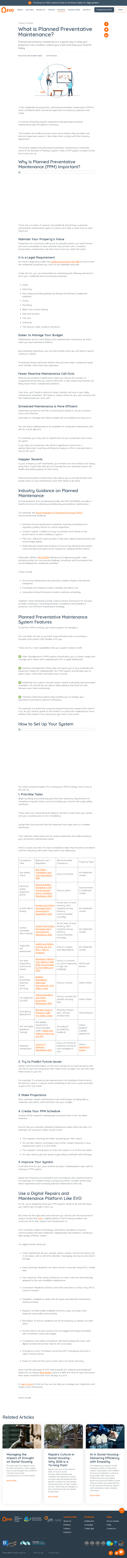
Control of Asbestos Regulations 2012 (43, 1047)
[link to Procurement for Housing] (53, 1519)
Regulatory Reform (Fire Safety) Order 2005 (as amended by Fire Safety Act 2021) (44, 965)
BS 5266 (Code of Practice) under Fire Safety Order (44, 1013)
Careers (67, 1528)
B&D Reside (45, 1372)
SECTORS (30, 10)
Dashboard (89, 1521)
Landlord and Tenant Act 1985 (64, 261)
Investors (67, 1532)
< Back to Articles (25, 23)
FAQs (109, 1525)
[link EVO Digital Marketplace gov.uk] (18, 1519)
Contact (87, 10)
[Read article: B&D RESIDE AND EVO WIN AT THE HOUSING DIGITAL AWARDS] (32, 1543)
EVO (40, 1218)
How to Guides (113, 1521)
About (20, 10)
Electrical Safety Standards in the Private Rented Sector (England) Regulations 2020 (43, 890)
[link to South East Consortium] (33, 1519)
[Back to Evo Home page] (7, 9)
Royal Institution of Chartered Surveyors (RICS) (59, 512)
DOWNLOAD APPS (104, 10)
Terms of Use (38, 1553)
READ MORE (12, 1481)
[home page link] (8, 1519)
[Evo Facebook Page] (111, 1553)
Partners (67, 1525)
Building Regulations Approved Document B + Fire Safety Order (44, 983)
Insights (61, 10)
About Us (67, 1521)
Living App (88, 1525)
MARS (120, 10)
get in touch (27, 1384)
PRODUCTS (41, 10)
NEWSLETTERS (74, 10)
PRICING (51, 10)
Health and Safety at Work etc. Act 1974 (44, 947)
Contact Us (111, 1528)
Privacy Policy (54, 1553)
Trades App (89, 1528)
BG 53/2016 (43, 557)
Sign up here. (93, 2)
